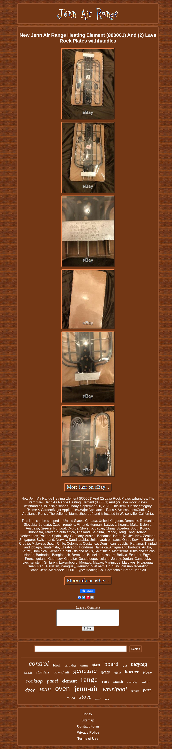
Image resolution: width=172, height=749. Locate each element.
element (69, 681)
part (147, 689)
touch (71, 698)
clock (105, 682)
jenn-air (86, 688)
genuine (85, 671)
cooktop (34, 681)
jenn (45, 688)
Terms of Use (87, 738)
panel (52, 681)
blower (147, 672)
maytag (139, 664)
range (89, 679)
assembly (132, 682)
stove (85, 696)
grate (105, 672)
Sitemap (87, 720)
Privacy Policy (88, 732)
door (30, 690)
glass (96, 665)
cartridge (70, 665)
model (97, 699)
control (39, 663)
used (107, 699)
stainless (42, 672)
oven (62, 688)
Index (87, 714)
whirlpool (115, 688)
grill (125, 666)
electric (84, 665)
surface (135, 690)
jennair (28, 672)
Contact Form (88, 726)
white (117, 672)
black (56, 665)
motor (146, 682)
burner (132, 671)
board (111, 663)
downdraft (61, 672)
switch (118, 682)
